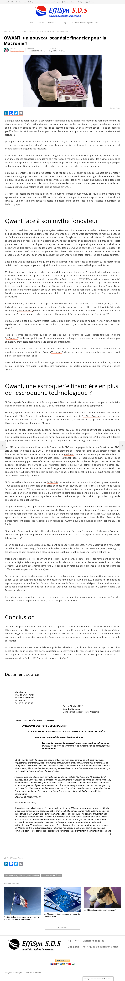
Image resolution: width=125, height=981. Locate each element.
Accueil (6, 2)
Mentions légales (93, 940)
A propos (73, 940)
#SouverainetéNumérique (51, 875)
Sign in (81, 2)
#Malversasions (11, 875)
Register (92, 2)
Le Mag (30, 2)
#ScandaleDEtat (33, 875)
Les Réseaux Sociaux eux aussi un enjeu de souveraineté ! (62, 915)
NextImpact (56, 352)
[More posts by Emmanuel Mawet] (6, 49)
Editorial (14, 2)
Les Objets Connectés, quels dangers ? (100, 910)
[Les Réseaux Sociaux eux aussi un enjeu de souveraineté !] (62, 888)
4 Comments (62, 927)
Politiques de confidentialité (100, 946)
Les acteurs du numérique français (48, 2)
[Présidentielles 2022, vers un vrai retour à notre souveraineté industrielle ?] (22, 888)
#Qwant (22, 875)
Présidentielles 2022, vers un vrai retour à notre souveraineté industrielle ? (21, 918)
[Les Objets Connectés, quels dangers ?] (102, 888)
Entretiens (22, 2)
